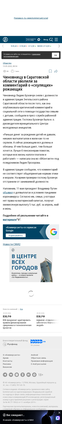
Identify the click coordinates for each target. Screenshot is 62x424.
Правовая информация (42, 361)
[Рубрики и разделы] (56, 39)
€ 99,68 (23, 46)
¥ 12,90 (31, 46)
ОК (55, 55)
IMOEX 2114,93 (43, 46)
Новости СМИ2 (11, 244)
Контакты (7, 361)
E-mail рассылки (38, 364)
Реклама (7, 364)
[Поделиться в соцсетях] (56, 71)
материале (10, 219)
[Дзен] (17, 375)
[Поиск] (51, 39)
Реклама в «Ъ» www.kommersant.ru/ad (31, 18)
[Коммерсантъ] (5, 39)
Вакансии (7, 367)
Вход (46, 39)
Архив (5, 358)
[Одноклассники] (22, 375)
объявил (8, 192)
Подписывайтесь (16, 235)
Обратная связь (38, 358)
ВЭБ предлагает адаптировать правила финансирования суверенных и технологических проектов (17, 324)
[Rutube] (28, 375)
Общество (7, 63)
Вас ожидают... (15, 415)
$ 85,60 (14, 46)
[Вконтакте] (11, 375)
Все (21, 309)
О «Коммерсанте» (11, 355)
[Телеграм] (5, 375)
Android (34, 355)
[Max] (34, 375)
